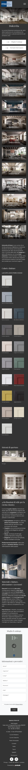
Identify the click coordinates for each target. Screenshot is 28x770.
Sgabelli (14, 752)
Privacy (6, 762)
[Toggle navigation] (25, 4)
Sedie (14, 746)
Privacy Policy (19, 704)
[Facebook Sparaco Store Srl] (11, 759)
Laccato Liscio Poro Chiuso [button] (12, 273)
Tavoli (14, 749)
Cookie (10, 762)
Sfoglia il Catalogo (16, 42)
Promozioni (14, 755)
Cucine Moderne (14, 734)
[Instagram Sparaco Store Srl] (16, 759)
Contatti (14, 743)
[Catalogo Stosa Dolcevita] (14, 646)
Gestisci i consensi (19, 762)
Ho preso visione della (13, 704)
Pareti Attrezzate (14, 740)
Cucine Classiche (14, 737)
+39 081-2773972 (15, 728)
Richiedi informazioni (16, 48)
